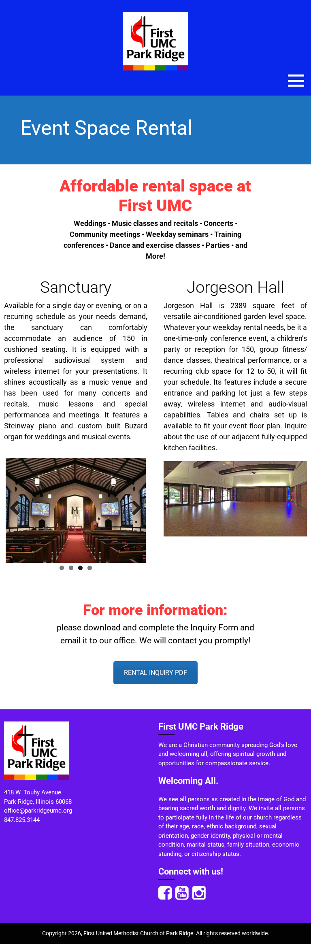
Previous (18, 508)
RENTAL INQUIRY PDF (155, 673)
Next (134, 508)
